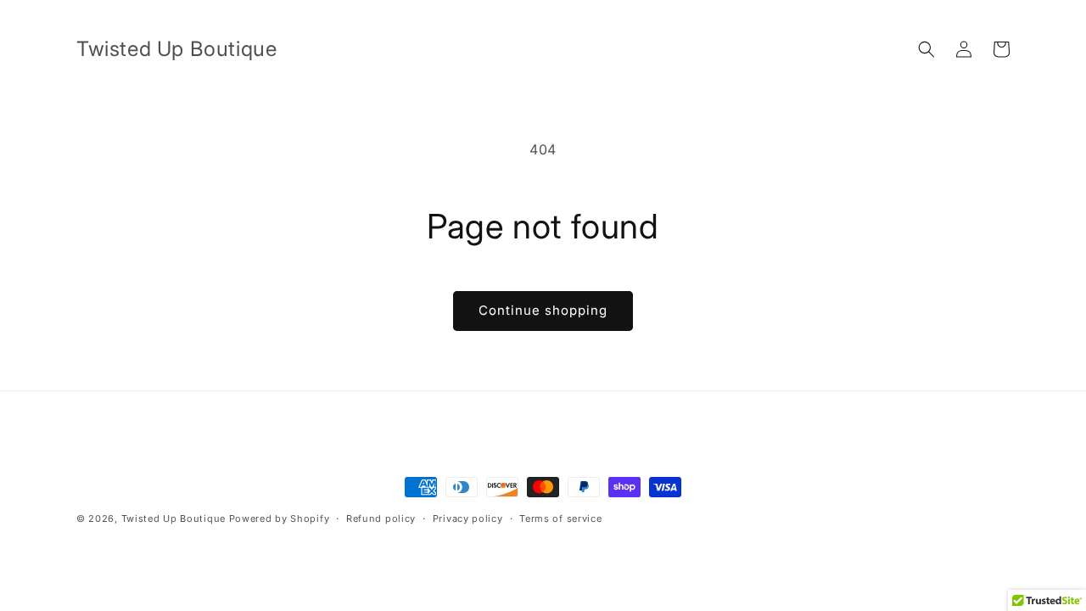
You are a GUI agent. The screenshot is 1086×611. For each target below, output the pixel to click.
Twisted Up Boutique (173, 518)
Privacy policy (468, 518)
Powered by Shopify (279, 518)
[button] (926, 49)
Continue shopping (543, 310)
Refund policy (381, 518)
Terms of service (560, 518)
